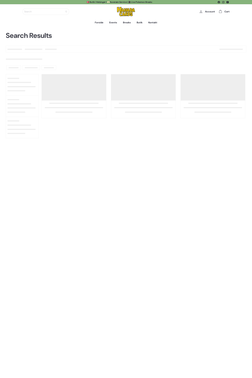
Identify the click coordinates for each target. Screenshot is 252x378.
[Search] (66, 11)
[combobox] (45, 11)
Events (113, 22)
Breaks (127, 22)
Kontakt (152, 22)
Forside (99, 22)
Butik (139, 22)
